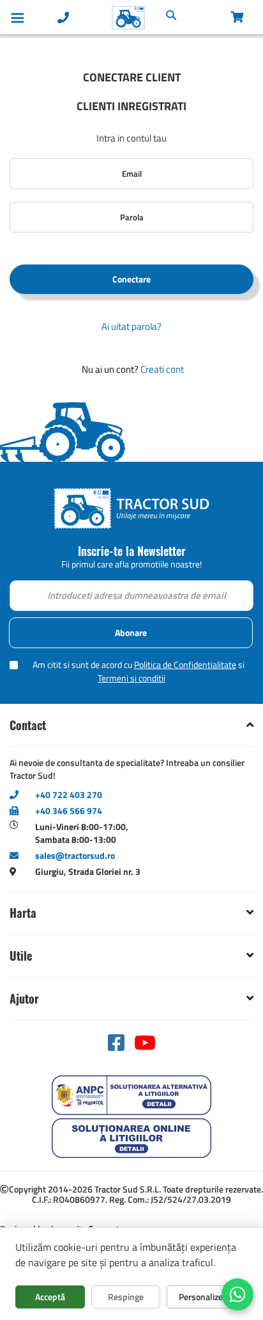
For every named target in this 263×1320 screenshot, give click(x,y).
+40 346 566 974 (68, 810)
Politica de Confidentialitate (185, 664)
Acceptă (50, 1296)
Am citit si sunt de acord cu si (138, 671)
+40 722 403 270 (68, 794)
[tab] (131, 725)
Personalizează (207, 1296)
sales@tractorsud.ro (75, 855)
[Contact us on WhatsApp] (237, 1294)
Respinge (126, 1296)
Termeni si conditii (131, 678)
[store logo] (101, 17)
